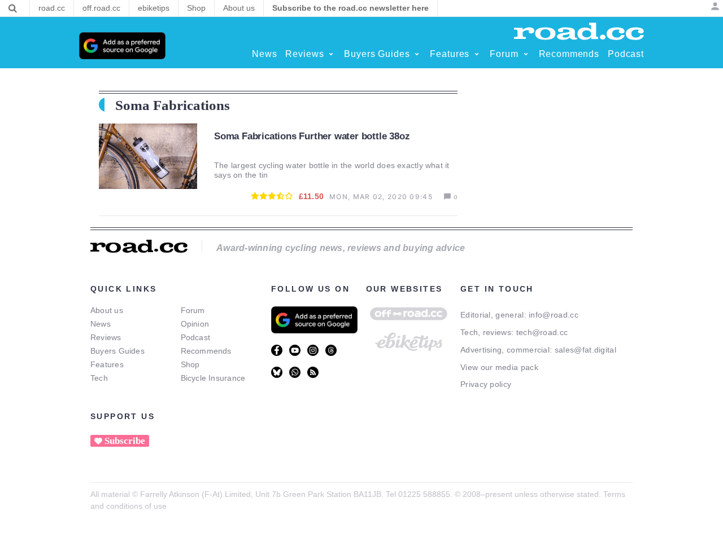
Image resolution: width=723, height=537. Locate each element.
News (100, 323)
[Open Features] (476, 54)
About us (106, 310)
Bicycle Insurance (213, 377)
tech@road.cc (542, 332)
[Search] (12, 8)
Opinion (195, 323)
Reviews (105, 337)
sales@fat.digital (585, 349)
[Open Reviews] (331, 54)
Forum (193, 310)
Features (107, 364)
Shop (190, 364)
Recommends (206, 350)
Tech (99, 377)
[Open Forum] (525, 54)
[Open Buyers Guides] (416, 54)
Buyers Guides (117, 350)
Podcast (196, 337)
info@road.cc (553, 314)
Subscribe (124, 440)
